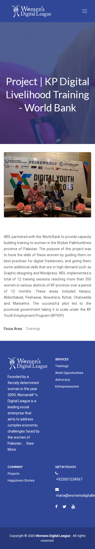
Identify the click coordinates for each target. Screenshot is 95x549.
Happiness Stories (21, 480)
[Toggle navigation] (84, 11)
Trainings (62, 366)
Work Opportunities (69, 373)
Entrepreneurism (67, 386)
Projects (14, 473)
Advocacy (62, 379)
